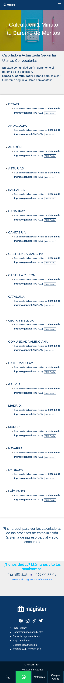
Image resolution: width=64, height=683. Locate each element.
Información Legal (21, 579)
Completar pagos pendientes (28, 632)
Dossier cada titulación (25, 645)
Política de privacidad (32, 669)
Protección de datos (41, 579)
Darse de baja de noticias (26, 636)
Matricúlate (40, 677)
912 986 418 (17, 574)
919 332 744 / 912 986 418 (27, 649)
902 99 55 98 (46, 574)
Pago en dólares (21, 640)
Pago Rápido (20, 628)
